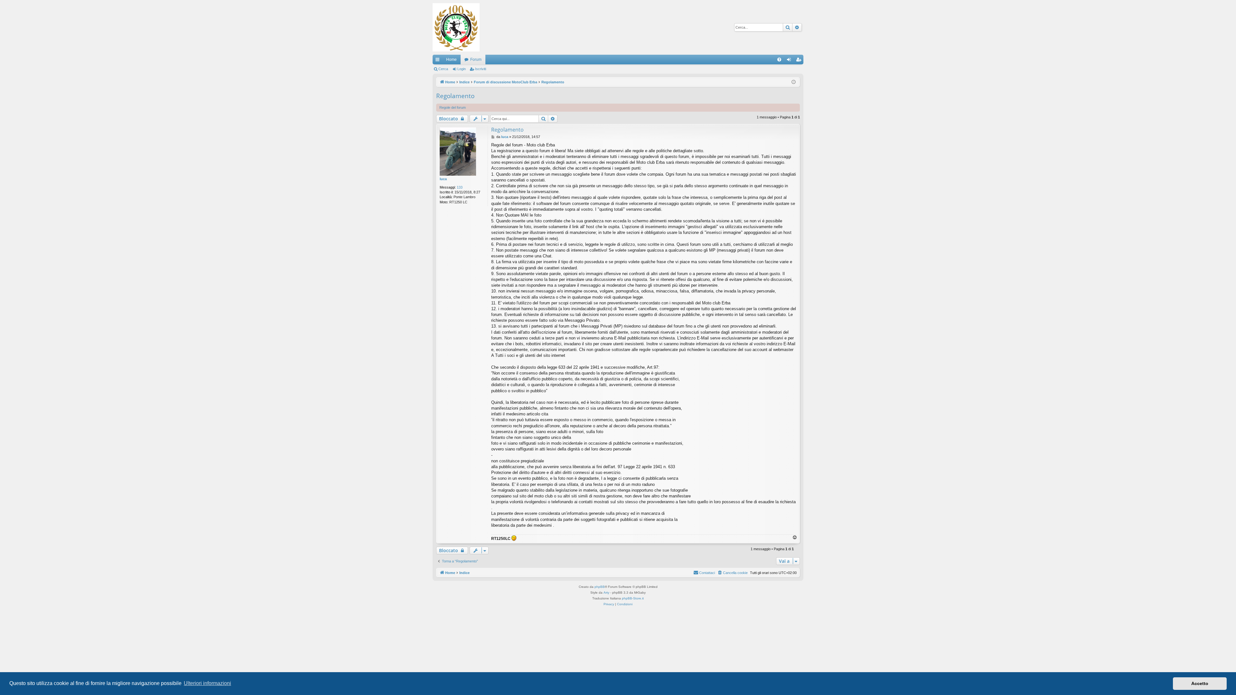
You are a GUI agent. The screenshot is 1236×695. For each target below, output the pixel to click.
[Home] (456, 27)
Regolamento (455, 96)
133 (460, 187)
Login (461, 69)
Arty (606, 592)
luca (443, 179)
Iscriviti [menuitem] (800, 60)
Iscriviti (480, 69)
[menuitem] (779, 59)
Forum (476, 59)
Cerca (443, 69)
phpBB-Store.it (633, 598)
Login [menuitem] (790, 60)
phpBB (600, 586)
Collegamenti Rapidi (438, 60)
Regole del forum (452, 107)
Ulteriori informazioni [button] (207, 683)
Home (451, 59)
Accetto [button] (1199, 683)
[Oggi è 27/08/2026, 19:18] (793, 82)
